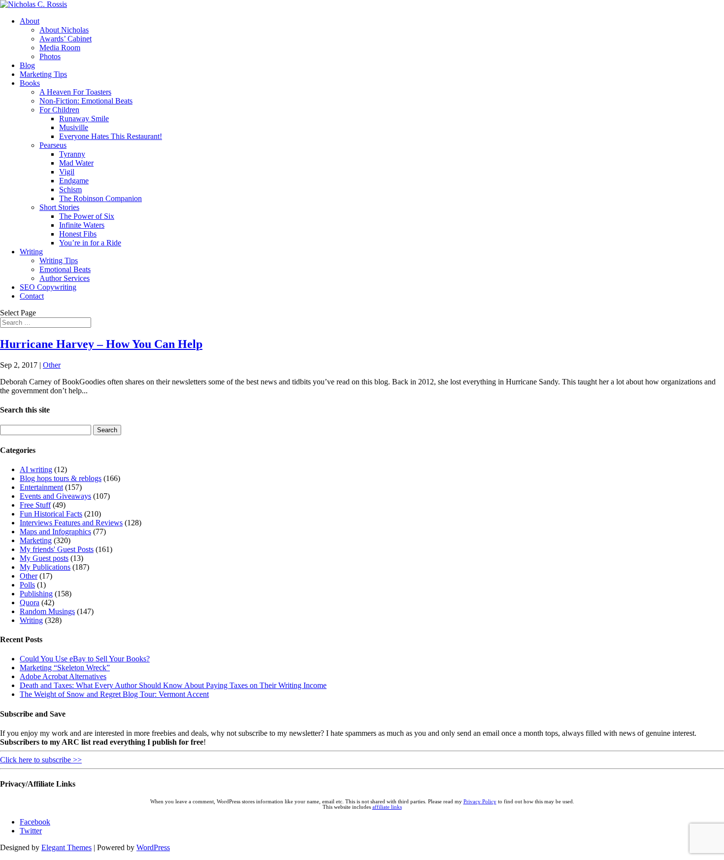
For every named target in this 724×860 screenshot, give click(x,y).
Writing (31, 251)
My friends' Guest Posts (57, 549)
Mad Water (76, 163)
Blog (27, 65)
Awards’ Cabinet (65, 38)
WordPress (153, 847)
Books (30, 83)
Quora (29, 602)
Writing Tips (58, 260)
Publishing (36, 593)
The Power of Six (86, 216)
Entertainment (41, 487)
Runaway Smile (84, 118)
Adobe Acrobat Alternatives (63, 676)
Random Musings (47, 611)
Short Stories (59, 207)
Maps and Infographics (55, 531)
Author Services (64, 278)
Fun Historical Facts (51, 514)
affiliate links (387, 807)
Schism (70, 189)
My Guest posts (44, 558)
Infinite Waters (81, 225)
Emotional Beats (65, 269)
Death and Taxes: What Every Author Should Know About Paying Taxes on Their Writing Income (173, 685)
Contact (32, 296)
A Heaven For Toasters (75, 92)
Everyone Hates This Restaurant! (110, 136)
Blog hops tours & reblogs (60, 478)
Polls (27, 585)
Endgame (74, 180)
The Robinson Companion (100, 198)
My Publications (45, 567)
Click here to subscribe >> (41, 760)
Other (52, 365)
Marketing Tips (43, 74)
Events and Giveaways (55, 496)
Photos (50, 56)
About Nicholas (64, 30)
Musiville (73, 127)
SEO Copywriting (48, 287)
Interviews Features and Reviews (71, 522)
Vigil (66, 172)
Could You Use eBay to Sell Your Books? (85, 658)
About (29, 21)
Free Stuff (35, 505)
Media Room (59, 47)
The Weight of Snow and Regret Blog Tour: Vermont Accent (114, 694)
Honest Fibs (78, 234)
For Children (59, 109)
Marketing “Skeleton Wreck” (65, 667)
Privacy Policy (479, 801)
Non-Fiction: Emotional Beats (85, 101)
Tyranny (72, 154)
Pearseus (52, 145)
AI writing (36, 469)
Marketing (36, 540)
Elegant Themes (66, 847)
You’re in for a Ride (90, 243)
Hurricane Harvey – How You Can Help (101, 344)
